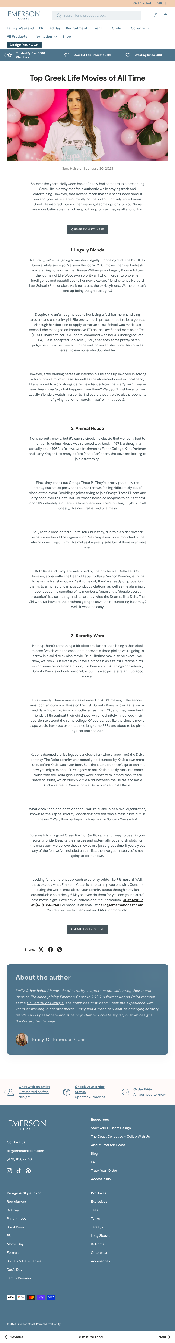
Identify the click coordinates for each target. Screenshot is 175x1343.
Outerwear (99, 1252)
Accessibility (101, 1179)
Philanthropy (16, 1218)
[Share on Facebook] (50, 949)
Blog (94, 1153)
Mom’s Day (15, 1244)
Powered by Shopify (48, 1324)
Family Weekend (20, 28)
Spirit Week (16, 1227)
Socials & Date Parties (24, 1261)
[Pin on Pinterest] (59, 949)
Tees (94, 1210)
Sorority (138, 28)
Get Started (142, 3)
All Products (17, 36)
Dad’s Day (14, 1269)
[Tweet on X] (41, 949)
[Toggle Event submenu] (105, 28)
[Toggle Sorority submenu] (148, 28)
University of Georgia (45, 1003)
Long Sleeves (101, 1235)
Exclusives (99, 1201)
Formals (13, 1252)
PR (41, 28)
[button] (165, 15)
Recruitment (76, 28)
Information (42, 36)
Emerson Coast (26, 1324)
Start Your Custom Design (111, 1128)
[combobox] (96, 15)
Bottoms (97, 1244)
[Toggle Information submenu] (55, 36)
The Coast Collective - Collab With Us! (121, 1136)
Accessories (100, 1261)
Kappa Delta (129, 997)
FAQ (159, 3)
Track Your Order (104, 1170)
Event (97, 28)
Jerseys (97, 1227)
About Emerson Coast (108, 1145)
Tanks (95, 1218)
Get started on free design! (34, 1092)
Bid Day (54, 28)
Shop (66, 36)
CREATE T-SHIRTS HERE (87, 229)
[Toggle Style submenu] (124, 28)
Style (116, 28)
